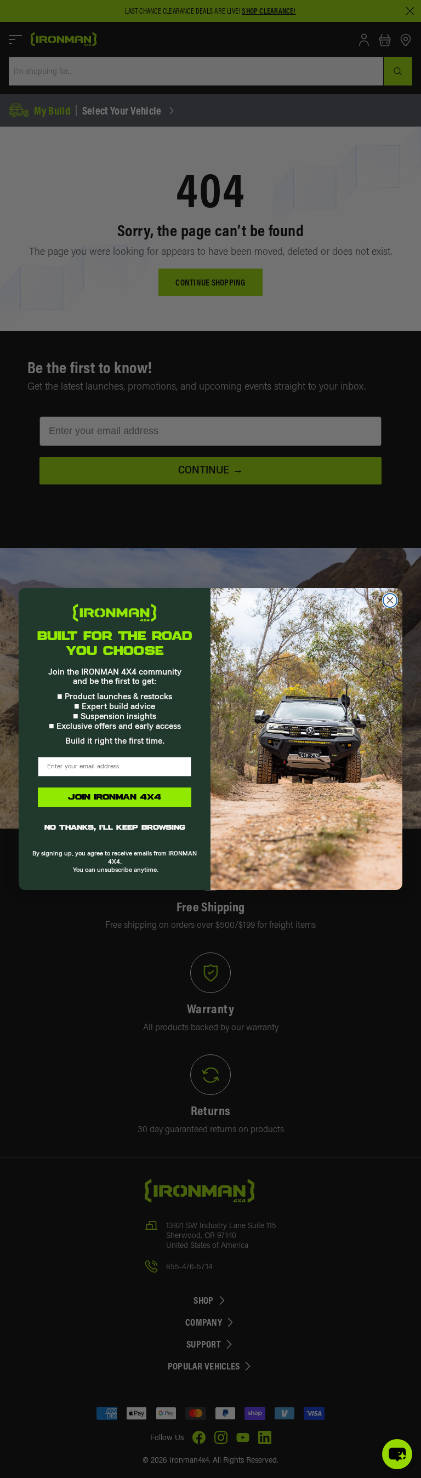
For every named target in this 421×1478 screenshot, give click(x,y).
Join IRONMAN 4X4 (114, 797)
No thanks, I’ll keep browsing (114, 828)
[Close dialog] (390, 600)
